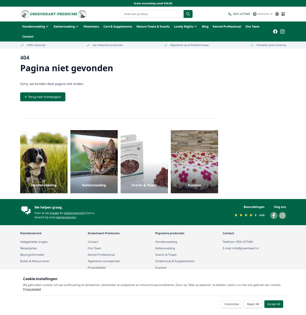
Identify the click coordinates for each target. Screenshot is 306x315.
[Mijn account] (277, 14)
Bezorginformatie (32, 255)
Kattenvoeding (64, 26)
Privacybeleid (97, 268)
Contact (93, 242)
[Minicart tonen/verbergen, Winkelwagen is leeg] (283, 14)
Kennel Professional (101, 255)
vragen (54, 213)
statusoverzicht (74, 213)
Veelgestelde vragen (34, 242)
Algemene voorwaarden (104, 261)
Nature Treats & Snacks (153, 26)
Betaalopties (28, 248)
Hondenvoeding (33, 26)
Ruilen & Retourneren (34, 261)
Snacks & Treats (144, 185)
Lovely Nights (183, 26)
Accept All (273, 304)
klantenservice (66, 217)
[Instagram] (282, 31)
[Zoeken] (188, 14)
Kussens (194, 185)
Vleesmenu (91, 26)
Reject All (253, 304)
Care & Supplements (117, 26)
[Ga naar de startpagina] (53, 14)
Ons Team (94, 248)
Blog (205, 26)
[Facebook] (275, 31)
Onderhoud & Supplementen (175, 261)
